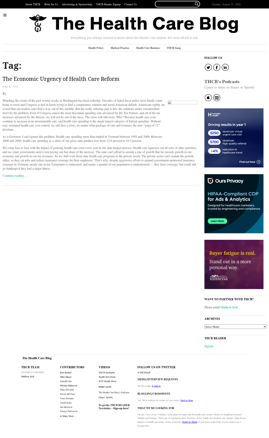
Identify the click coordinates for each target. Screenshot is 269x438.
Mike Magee (65, 376)
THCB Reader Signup (108, 4)
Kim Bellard (65, 372)
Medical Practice (120, 48)
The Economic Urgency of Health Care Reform (61, 78)
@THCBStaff (143, 372)
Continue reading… (15, 175)
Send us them (186, 400)
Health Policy (96, 48)
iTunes (102, 397)
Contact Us (130, 4)
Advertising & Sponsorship (77, 4)
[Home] (133, 23)
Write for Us (51, 4)
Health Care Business (148, 48)
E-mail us (156, 385)
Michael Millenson (68, 385)
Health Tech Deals (107, 376)
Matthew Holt (229, 307)
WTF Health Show (107, 381)
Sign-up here (120, 408)
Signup (208, 346)
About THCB (32, 4)
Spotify (109, 397)
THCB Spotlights (107, 372)
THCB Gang (174, 48)
